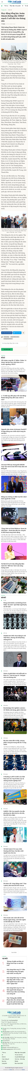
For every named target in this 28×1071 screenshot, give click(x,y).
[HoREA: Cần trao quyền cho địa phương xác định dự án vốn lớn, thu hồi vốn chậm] (15, 834)
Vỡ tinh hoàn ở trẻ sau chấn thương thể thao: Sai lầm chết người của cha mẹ (13, 851)
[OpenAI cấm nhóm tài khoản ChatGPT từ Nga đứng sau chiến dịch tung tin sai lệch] (14, 452)
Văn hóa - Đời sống (20, 1059)
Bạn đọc (4, 1061)
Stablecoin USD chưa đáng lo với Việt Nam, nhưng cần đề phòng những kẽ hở (15, 637)
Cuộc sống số (5, 1059)
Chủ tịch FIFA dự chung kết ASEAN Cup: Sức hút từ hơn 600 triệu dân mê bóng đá (14, 466)
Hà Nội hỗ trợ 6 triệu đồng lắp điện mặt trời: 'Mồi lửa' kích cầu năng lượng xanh (12, 565)
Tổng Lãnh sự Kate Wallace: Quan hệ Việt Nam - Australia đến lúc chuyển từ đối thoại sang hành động (13, 530)
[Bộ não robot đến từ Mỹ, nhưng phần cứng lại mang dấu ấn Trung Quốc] (15, 762)
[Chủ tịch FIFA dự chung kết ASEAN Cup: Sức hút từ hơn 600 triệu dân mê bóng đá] (14, 484)
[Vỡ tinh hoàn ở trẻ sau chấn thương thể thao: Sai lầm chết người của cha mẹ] (15, 869)
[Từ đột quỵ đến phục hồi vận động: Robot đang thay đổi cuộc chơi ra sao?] (14, 416)
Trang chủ (3, 10)
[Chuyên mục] (2, 2)
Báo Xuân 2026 (19, 1063)
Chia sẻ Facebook (7, 332)
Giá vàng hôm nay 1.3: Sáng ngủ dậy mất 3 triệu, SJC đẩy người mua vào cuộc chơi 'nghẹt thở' (16, 980)
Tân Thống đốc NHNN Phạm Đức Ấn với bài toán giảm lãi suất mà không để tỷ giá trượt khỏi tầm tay (15, 1001)
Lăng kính (4, 1063)
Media (16, 1061)
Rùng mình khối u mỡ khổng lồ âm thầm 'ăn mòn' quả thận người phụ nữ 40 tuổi (15, 604)
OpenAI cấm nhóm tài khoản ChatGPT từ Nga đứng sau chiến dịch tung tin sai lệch (14, 431)
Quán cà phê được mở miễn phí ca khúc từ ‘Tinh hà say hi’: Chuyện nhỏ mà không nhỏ (15, 675)
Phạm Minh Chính (15, 336)
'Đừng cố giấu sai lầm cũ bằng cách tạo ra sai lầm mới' (15, 963)
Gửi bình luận (7, 349)
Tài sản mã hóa (19, 1054)
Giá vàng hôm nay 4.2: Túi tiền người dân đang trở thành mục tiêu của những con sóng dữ (16, 990)
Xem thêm (14, 952)
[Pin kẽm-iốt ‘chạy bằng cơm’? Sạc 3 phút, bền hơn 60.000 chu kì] (15, 903)
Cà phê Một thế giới (20, 1057)
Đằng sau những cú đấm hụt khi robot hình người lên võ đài (14, 498)
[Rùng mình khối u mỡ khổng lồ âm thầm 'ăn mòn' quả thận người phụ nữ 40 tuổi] (15, 621)
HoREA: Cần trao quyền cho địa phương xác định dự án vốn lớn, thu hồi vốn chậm (14, 813)
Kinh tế (10, 10)
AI (22, 5)
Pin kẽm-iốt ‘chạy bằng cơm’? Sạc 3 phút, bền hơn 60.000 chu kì (15, 884)
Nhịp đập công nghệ (15, 5)
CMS (11, 1069)
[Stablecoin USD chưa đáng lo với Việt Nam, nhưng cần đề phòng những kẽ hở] (15, 659)
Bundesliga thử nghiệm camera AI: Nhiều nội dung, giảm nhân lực (15, 709)
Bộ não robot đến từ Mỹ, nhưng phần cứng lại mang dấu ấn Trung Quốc (15, 742)
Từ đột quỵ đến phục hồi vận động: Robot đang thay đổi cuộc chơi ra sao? (13, 397)
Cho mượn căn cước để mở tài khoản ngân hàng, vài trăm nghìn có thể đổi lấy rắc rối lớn (15, 919)
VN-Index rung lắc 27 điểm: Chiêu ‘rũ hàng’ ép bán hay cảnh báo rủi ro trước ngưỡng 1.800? (13, 362)
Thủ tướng (6, 336)
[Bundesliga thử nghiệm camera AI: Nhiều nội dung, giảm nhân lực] (15, 726)
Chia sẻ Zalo (18, 332)
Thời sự (6, 5)
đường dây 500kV (8, 338)
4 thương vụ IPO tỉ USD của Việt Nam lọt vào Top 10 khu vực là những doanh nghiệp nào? (14, 778)
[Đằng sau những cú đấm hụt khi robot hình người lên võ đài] (14, 515)
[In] (23, 332)
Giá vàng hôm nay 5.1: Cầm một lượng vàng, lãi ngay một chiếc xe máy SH (16, 971)
